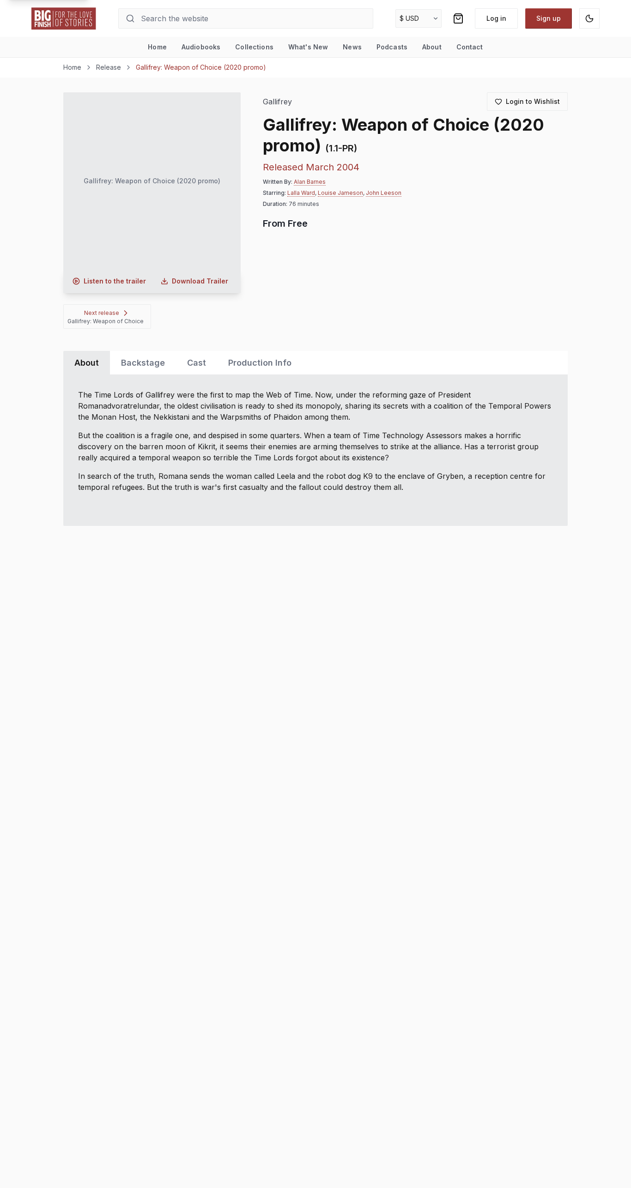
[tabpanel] (315, 450)
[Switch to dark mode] (589, 18)
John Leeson (383, 192)
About (432, 47)
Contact (469, 47)
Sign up (548, 18)
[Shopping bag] (458, 18)
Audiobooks (201, 47)
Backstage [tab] (143, 363)
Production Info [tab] (259, 363)
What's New (308, 47)
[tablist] (315, 362)
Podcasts (391, 47)
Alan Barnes (310, 181)
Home (157, 47)
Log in (496, 18)
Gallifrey (277, 102)
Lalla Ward (301, 192)
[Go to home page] (63, 18)
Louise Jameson (340, 192)
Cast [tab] (196, 363)
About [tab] (86, 363)
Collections (254, 47)
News (352, 47)
